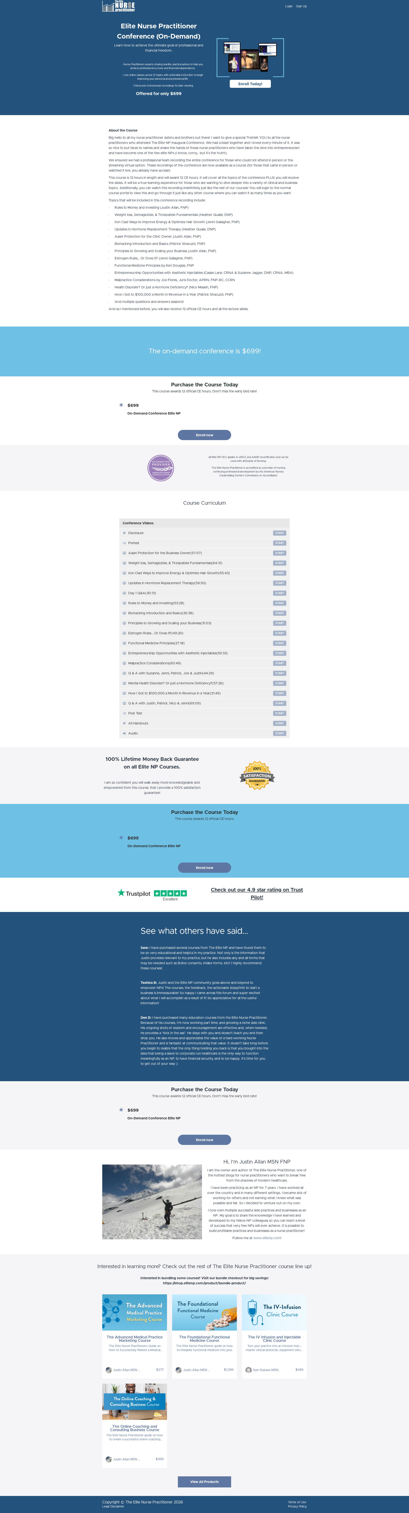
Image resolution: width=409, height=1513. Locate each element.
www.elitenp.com (267, 1238)
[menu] (294, 6)
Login (289, 6)
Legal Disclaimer (113, 1506)
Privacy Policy (297, 1506)
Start (279, 533)
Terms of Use (297, 1502)
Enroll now (204, 435)
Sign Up (301, 6)
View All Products (204, 1482)
